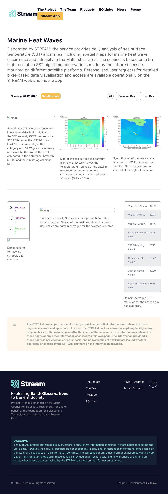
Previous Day (126, 96)
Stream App (50, 16)
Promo (136, 9)
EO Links (106, 9)
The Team (68, 9)
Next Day (148, 96)
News (121, 9)
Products (87, 9)
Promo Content (132, 388)
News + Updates (133, 381)
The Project (46, 9)
